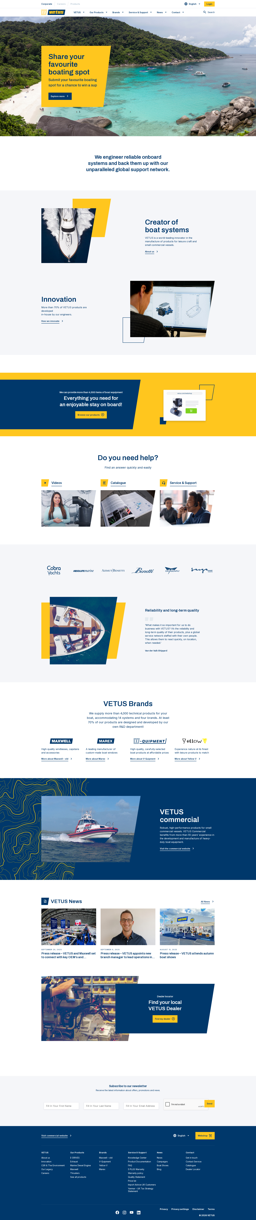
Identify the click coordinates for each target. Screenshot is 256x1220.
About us (45, 1157)
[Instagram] (124, 1212)
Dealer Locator (193, 1169)
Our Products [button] (97, 12)
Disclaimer (198, 1209)
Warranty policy (135, 1173)
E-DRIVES (75, 1157)
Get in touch (191, 1157)
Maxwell (74, 1169)
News (159, 1157)
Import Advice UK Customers (142, 1184)
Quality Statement (136, 1177)
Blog (159, 1169)
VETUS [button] (77, 12)
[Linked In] (138, 1212)
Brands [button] (116, 12)
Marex (102, 1169)
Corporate (46, 4)
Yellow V (103, 1165)
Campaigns (162, 1161)
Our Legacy (47, 1169)
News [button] (160, 12)
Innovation (46, 1161)
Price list (132, 1181)
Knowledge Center (137, 1157)
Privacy (164, 1209)
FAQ (130, 1165)
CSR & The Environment (53, 1165)
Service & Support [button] (138, 12)
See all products (78, 1177)
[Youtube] (131, 1212)
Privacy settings (180, 1209)
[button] (192, 4)
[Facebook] (117, 1212)
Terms (211, 1209)
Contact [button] (176, 12)
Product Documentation (139, 1161)
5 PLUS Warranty (136, 1169)
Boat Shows (162, 1165)
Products (75, 4)
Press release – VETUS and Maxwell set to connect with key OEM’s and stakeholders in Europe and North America (68, 955)
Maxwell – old (105, 1157)
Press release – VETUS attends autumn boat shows (187, 955)
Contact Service (193, 1161)
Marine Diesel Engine (80, 1165)
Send (209, 1103)
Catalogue (191, 1165)
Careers (61, 4)
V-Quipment (105, 1161)
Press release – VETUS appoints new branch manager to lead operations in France (126, 955)
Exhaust (74, 1161)
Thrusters (75, 1173)
